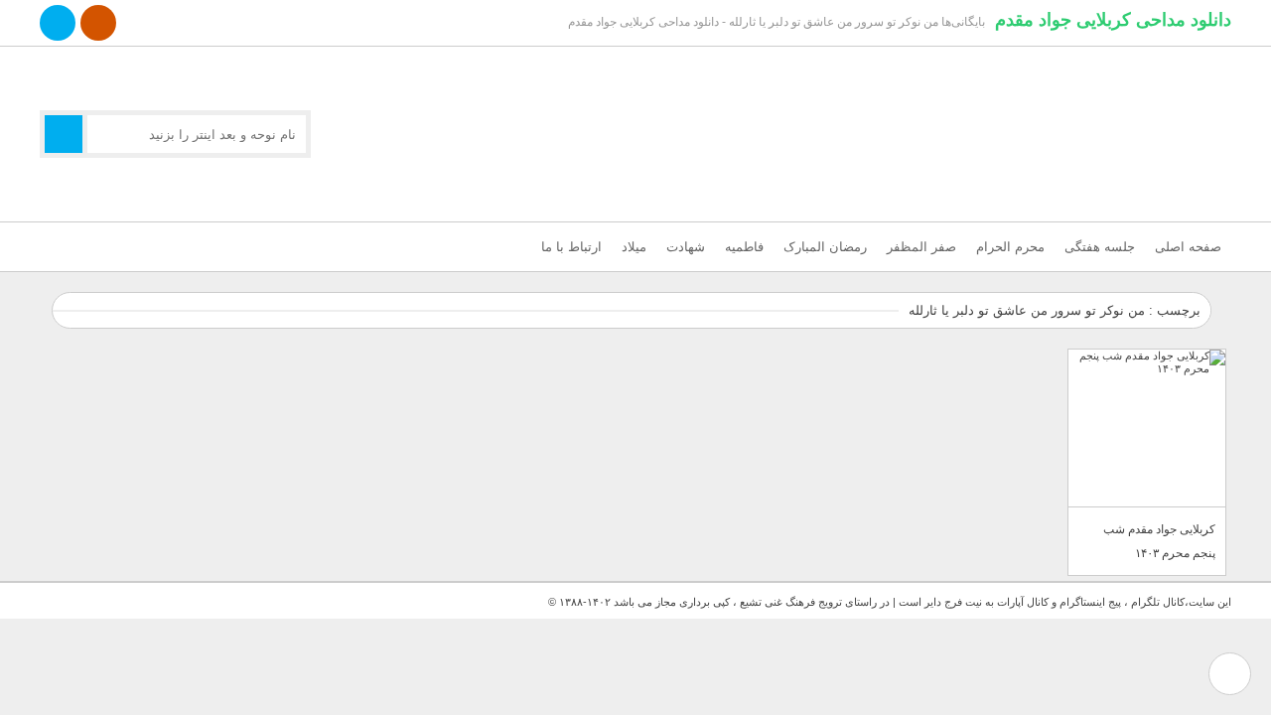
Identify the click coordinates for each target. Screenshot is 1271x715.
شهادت (685, 246)
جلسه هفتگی (1099, 246)
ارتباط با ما (571, 246)
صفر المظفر (921, 246)
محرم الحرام (1010, 246)
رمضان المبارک (825, 246)
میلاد (634, 246)
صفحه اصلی (1188, 246)
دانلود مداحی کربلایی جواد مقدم (1113, 20)
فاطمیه (744, 246)
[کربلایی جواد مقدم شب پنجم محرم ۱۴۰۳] (1146, 428)
